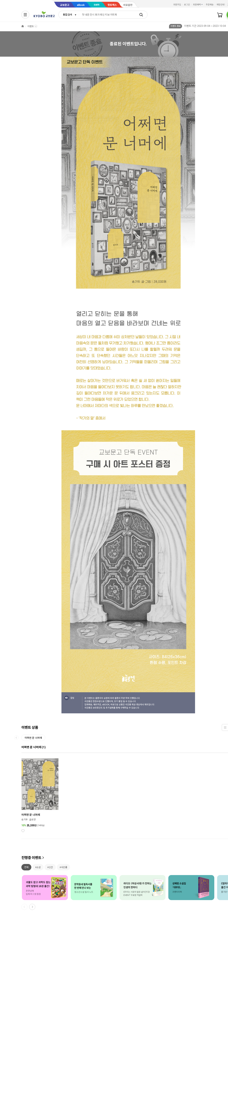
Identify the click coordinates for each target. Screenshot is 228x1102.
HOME (22, 26)
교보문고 (64, 5)
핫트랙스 (112, 5)
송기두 (24, 819)
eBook (81, 5)
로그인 (187, 4)
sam (96, 4)
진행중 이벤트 (31, 858)
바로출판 (128, 5)
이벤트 (30, 26)
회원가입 (177, 4)
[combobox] (68, 15)
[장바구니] (220, 15)
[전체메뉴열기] (25, 15)
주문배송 (210, 4)
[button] (32, 907)
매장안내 (220, 4)
